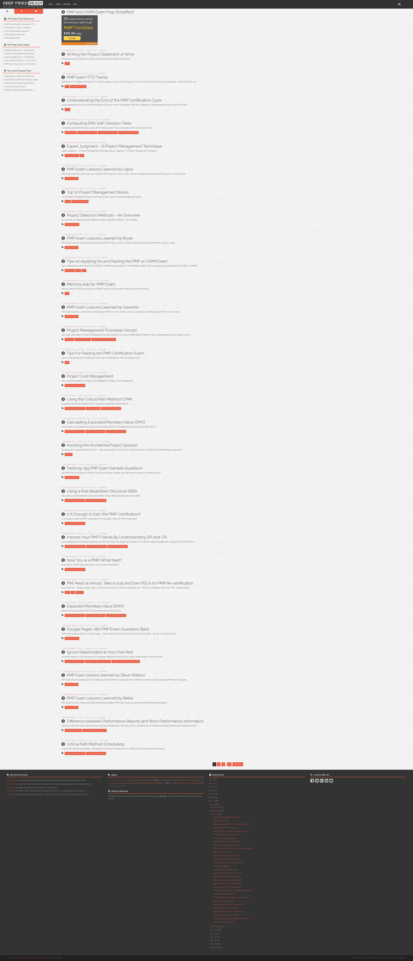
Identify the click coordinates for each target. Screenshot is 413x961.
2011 (213, 797)
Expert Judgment (72, 155)
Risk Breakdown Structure (95, 500)
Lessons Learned (71, 178)
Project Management (80, 201)
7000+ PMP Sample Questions (17, 31)
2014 (213, 787)
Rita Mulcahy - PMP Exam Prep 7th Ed (19, 76)
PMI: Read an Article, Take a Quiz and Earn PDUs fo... (231, 897)
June (215, 937)
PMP (50, 4)
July (215, 933)
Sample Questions (72, 477)
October (216, 814)
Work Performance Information (94, 730)
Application (70, 270)
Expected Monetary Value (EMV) (95, 606)
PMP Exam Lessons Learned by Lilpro (100, 169)
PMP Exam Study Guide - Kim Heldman (20, 64)
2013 (213, 790)
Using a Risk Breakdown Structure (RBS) (102, 491)
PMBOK (170, 780)
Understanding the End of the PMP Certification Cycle (114, 100)
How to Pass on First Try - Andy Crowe (20, 61)
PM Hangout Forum (12, 38)
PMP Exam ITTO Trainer (87, 77)
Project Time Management (111, 408)
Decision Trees (71, 132)
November (217, 811)
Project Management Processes (104, 339)
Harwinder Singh (12, 780)
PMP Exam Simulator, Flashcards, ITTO (20, 24)
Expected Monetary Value (87, 132)
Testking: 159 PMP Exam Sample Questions (104, 468)
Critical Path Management (75, 408)
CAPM (58, 4)
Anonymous (11, 788)
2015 (213, 783)
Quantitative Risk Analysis (128, 132)
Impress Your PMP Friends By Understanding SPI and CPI (117, 537)
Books (68, 201)
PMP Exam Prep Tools (78, 86)
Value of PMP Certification (75, 523)
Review (27, 28)
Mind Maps (69, 339)
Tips (84, 270)
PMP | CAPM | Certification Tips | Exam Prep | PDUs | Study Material (28, 958)
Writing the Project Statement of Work (100, 54)
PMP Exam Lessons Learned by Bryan (100, 238)
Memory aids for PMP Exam (91, 284)
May (215, 940)
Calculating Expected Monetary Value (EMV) (106, 422)
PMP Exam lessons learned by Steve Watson (106, 675)
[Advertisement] (21, 109)
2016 (213, 780)
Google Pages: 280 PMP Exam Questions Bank (108, 629)
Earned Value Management (75, 546)
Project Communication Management (126, 661)
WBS (115, 786)
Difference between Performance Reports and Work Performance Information (135, 721)
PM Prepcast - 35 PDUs (14, 28)
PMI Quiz (80, 592)
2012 (213, 794)
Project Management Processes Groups (102, 330)
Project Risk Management (108, 132)
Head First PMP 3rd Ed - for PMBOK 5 (19, 57)
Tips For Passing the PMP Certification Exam (105, 353)
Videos (110, 786)
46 (229, 764)
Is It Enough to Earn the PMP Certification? (104, 514)
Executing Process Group (74, 661)
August (216, 930)
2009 (213, 804)
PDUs (67, 109)
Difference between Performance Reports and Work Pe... (231, 918)
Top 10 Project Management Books (98, 192)
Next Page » (238, 764)
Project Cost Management (90, 376)
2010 (213, 801)
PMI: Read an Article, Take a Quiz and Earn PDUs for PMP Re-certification (130, 583)
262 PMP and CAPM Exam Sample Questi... (21, 80)
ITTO (67, 86)
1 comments (102, 464)
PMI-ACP (67, 4)
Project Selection (72, 224)
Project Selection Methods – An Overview (103, 215)
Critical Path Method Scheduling (95, 744)
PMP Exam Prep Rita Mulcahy (16, 54)
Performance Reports (73, 730)
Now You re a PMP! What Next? (94, 560)
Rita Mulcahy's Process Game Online (19, 83)
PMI (73, 592)
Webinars (121, 786)
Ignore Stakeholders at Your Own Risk (100, 652)
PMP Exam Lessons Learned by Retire (100, 698)
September (217, 926)
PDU (75, 4)
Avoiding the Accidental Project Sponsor (102, 445)
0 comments (102, 50)
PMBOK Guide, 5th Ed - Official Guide (19, 50)
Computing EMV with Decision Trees (99, 123)
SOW (67, 63)
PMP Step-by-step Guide (15, 35)
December (217, 807)
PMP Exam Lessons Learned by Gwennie (103, 307)
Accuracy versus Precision (15, 87)
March (215, 947)
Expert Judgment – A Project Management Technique (114, 146)
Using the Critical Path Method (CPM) (99, 399)
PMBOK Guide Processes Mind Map (19, 90)
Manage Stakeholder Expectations (98, 661)
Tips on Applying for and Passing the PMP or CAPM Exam (117, 261)
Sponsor (68, 454)
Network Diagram (93, 408)
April (215, 944)
